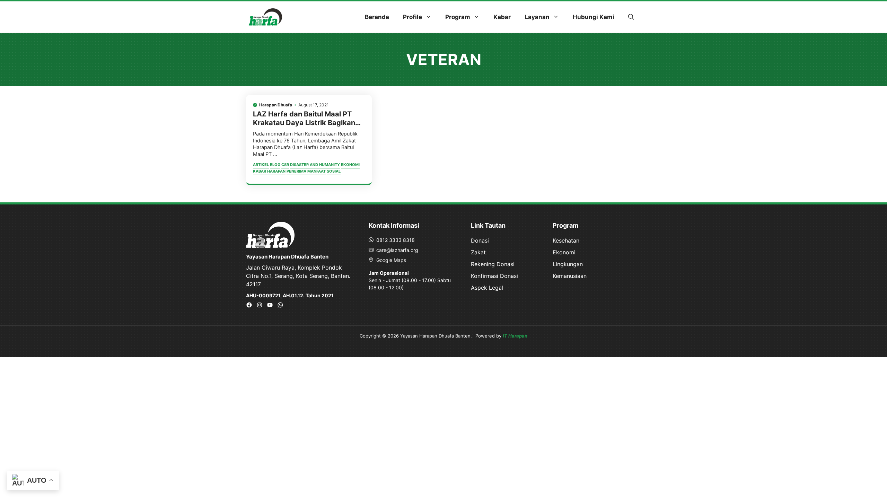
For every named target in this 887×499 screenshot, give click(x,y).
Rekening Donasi (493, 264)
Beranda (377, 17)
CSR (285, 164)
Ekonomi (350, 164)
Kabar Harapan (269, 171)
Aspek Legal (487, 287)
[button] (631, 17)
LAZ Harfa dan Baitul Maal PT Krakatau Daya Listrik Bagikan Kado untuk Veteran (304, 122)
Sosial (334, 171)
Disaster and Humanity (315, 164)
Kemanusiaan (570, 275)
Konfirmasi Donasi (494, 275)
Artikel (261, 164)
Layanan (537, 17)
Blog (275, 164)
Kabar (502, 17)
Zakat (478, 252)
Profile (412, 17)
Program (457, 17)
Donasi (480, 240)
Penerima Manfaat (306, 171)
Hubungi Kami (593, 17)
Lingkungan (568, 264)
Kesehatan (566, 240)
